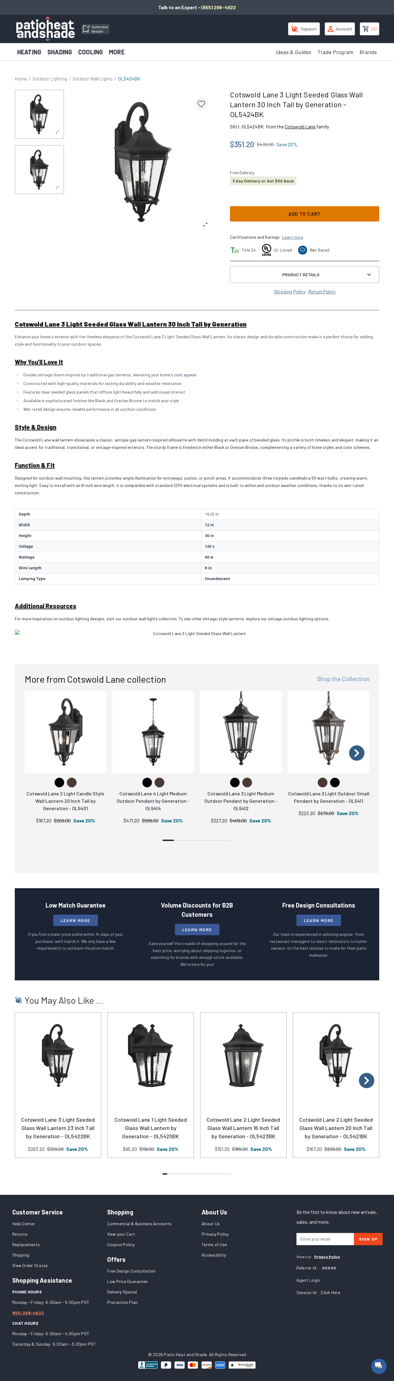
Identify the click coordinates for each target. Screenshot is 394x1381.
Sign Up (368, 1239)
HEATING (29, 52)
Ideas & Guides (293, 52)
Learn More (75, 920)
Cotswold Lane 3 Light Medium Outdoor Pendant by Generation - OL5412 (240, 801)
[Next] (356, 753)
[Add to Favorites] (201, 103)
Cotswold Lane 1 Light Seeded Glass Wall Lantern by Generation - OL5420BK (151, 1128)
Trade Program (335, 52)
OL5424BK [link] (129, 78)
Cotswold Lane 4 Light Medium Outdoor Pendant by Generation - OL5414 (153, 801)
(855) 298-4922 (218, 7)
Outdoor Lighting (50, 78)
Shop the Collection (343, 678)
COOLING (90, 52)
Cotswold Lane (300, 126)
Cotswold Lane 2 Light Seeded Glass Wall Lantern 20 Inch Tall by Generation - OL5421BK (336, 1128)
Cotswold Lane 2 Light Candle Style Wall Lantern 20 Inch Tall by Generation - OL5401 (65, 801)
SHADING (59, 52)
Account (344, 28)
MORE (117, 52)
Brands (368, 52)
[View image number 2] (39, 169)
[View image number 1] (39, 114)
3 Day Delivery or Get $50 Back (263, 180)
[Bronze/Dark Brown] (72, 782)
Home (21, 78)
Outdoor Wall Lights (93, 78)
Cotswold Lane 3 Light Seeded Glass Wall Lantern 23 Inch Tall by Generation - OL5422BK (58, 1128)
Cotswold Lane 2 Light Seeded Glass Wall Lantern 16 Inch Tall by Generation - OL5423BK (243, 1128)
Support (309, 28)
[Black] (59, 782)
